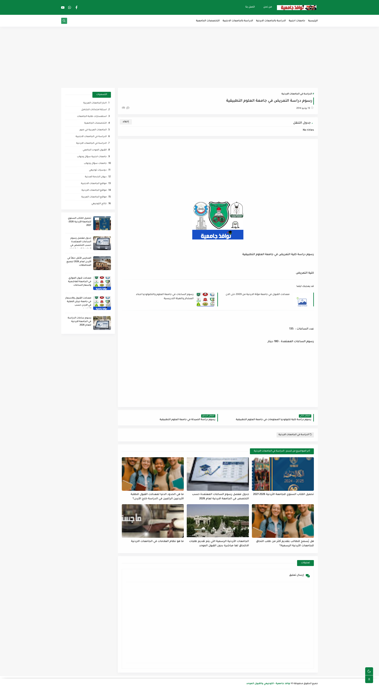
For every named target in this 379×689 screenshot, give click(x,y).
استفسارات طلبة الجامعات (92, 116)
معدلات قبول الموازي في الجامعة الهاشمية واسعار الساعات (79, 282)
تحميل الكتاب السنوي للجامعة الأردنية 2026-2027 (283, 494)
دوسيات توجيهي (98, 170)
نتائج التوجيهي (99, 204)
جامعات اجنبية (297, 21)
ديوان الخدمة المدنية (96, 177)
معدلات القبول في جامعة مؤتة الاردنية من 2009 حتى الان (258, 294)
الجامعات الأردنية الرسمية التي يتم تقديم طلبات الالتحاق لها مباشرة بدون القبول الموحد (219, 543)
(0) (124, 108)
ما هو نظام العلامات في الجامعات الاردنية (157, 541)
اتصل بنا (250, 7)
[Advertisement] (189, 57)
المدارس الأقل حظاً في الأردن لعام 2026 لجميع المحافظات (79, 262)
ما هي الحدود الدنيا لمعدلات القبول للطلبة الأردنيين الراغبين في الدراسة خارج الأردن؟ (157, 496)
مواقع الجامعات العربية (94, 197)
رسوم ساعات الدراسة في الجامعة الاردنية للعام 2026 (79, 322)
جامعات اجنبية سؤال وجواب (92, 157)
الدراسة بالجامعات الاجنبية (238, 21)
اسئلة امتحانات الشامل (94, 110)
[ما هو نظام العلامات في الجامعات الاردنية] (153, 521)
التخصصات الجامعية (208, 21)
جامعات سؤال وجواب (95, 163)
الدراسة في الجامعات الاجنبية (91, 136)
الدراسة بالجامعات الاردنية (271, 21)
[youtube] (63, 7)
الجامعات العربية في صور (93, 130)
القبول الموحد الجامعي (95, 150)
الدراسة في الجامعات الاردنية (296, 94)
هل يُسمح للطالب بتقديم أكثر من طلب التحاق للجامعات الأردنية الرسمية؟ (285, 543)
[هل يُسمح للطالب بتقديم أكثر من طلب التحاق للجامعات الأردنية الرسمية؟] (283, 521)
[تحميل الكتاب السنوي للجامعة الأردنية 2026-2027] (283, 474)
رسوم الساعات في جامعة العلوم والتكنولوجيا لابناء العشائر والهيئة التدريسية (165, 296)
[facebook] (77, 7)
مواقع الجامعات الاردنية (94, 190)
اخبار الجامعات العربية (95, 103)
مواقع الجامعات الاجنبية (94, 183)
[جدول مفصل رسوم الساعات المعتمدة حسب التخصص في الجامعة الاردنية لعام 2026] (218, 474)
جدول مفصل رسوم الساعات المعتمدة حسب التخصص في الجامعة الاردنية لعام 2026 (220, 496)
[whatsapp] (70, 7)
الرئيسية (313, 21)
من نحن (267, 7)
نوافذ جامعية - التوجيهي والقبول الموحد (268, 683)
